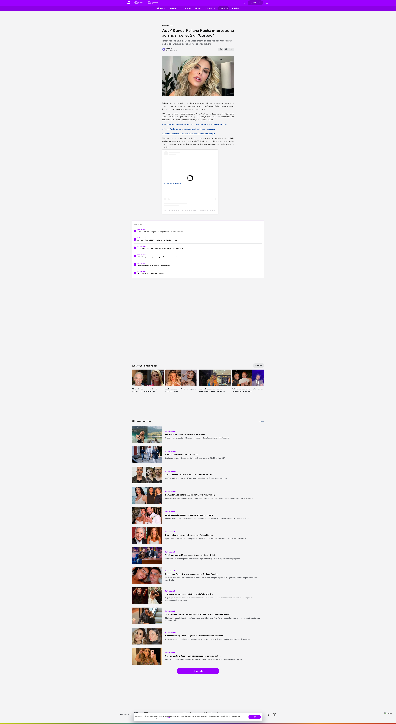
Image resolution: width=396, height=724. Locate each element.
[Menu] (266, 3)
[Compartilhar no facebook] (226, 49)
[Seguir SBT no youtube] (274, 714)
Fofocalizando (168, 25)
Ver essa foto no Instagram (173, 183)
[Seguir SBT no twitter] (268, 714)
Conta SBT (256, 3)
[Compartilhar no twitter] (231, 49)
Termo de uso (216, 713)
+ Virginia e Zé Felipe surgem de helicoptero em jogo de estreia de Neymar (194, 124)
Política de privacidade (199, 713)
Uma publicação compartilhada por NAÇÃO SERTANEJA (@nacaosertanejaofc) (190, 210)
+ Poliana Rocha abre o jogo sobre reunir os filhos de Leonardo (188, 129)
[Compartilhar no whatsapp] (220, 49)
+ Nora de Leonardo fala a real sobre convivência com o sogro (188, 133)
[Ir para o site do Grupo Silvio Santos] (130, 714)
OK (254, 717)
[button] (148, 384)
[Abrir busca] (244, 3)
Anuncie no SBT (179, 713)
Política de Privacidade (175, 718)
